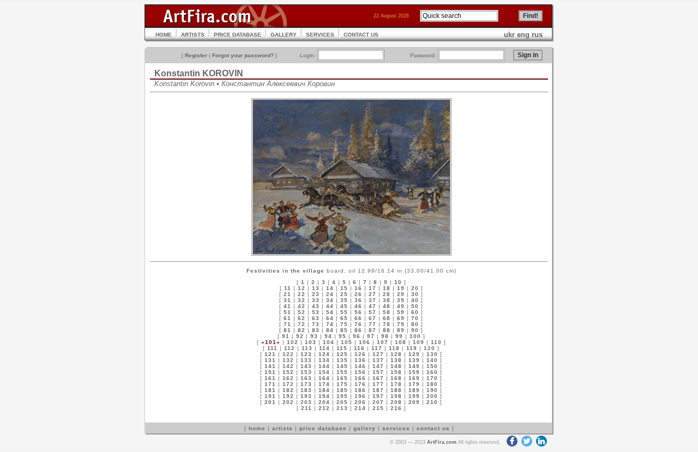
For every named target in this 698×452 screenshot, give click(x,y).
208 (396, 402)
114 (324, 348)
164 (324, 378)
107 (382, 342)
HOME (163, 35)
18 (386, 288)
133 (306, 360)
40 (415, 300)
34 (330, 300)
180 (432, 384)
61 (287, 318)
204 (324, 402)
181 (270, 390)
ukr (509, 35)
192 (288, 396)
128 (396, 354)
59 (401, 312)
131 (270, 360)
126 (360, 354)
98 (385, 336)
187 (378, 390)
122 (288, 354)
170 (432, 378)
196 (360, 396)
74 (330, 324)
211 (306, 408)
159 (414, 372)
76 (358, 324)
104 (328, 342)
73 (316, 324)
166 (360, 378)
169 (414, 378)
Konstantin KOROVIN (198, 73)
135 (342, 360)
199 (414, 396)
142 (288, 366)
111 (272, 348)
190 (432, 390)
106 (364, 342)
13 (316, 288)
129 (414, 354)
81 (287, 330)
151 (270, 372)
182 (288, 390)
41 (287, 306)
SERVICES (320, 35)
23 (316, 294)
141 (270, 366)
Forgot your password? (243, 55)
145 (342, 366)
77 (372, 324)
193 (306, 396)
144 (324, 366)
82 (301, 330)
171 (270, 384)
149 (414, 366)
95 (342, 336)
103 (310, 342)
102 (292, 342)
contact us (433, 428)
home (257, 428)
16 (358, 288)
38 (386, 300)
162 (288, 378)
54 (330, 312)
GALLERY (283, 35)
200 (432, 396)
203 (306, 402)
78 (386, 324)
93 (314, 336)
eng (523, 35)
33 (316, 300)
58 (386, 312)
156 (360, 372)
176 (360, 384)
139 (414, 360)
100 (415, 336)
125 (342, 354)
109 (418, 342)
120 (429, 348)
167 (378, 378)
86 (358, 330)
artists (282, 428)
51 (287, 312)
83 (316, 330)
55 (344, 312)
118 (394, 348)
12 (301, 288)
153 (306, 372)
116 (359, 348)
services (396, 428)
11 (287, 288)
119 (411, 348)
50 (415, 306)
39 (401, 300)
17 (372, 288)
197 (378, 396)
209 (414, 402)
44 (330, 306)
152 (288, 372)
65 (344, 318)
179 (414, 384)
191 (270, 396)
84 (330, 330)
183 (306, 390)
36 (358, 300)
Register (196, 55)
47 (372, 306)
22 (301, 294)
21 (287, 294)
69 (401, 318)
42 (301, 306)
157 (378, 372)
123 (306, 354)
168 (396, 378)
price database (323, 428)
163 (306, 378)
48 (386, 306)
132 (288, 360)
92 (300, 336)
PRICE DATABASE (237, 35)
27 (372, 294)
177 (378, 384)
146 (360, 366)
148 (396, 366)
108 (400, 342)
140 (432, 360)
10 (398, 282)
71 (287, 324)
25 (344, 294)
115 (341, 348)
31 (287, 300)
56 (358, 312)
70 (415, 318)
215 (378, 408)
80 (415, 324)
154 (324, 372)
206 (360, 402)
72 (301, 324)
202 (288, 402)
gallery (364, 428)
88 (386, 330)
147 (378, 366)
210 (432, 402)
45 (344, 306)
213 (342, 408)
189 (414, 390)
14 (330, 288)
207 (378, 402)
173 (306, 384)
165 (342, 378)
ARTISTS (192, 35)
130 (432, 354)
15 (344, 288)
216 (396, 408)
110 (436, 342)
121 (270, 354)
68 (386, 318)
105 (346, 342)
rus (537, 35)
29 (401, 294)
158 (396, 372)
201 (270, 402)
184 (324, 390)
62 (301, 318)
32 (301, 300)
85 (344, 330)
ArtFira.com (441, 442)
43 (316, 306)
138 (396, 360)
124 (324, 354)
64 (330, 318)
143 (306, 366)
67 (372, 318)
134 (324, 360)
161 (270, 378)
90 (415, 330)
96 (356, 336)
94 (328, 336)
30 (415, 294)
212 (324, 408)
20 (415, 288)
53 (316, 312)
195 (342, 396)
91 (286, 336)
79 (401, 324)
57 (372, 312)
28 (386, 294)
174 (324, 384)
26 (358, 294)
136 (360, 360)
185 (342, 390)
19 (401, 288)
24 (330, 294)
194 (324, 396)
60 (415, 312)
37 (372, 300)
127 (378, 354)
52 (301, 312)
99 (399, 336)
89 (401, 330)
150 (432, 366)
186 (360, 390)
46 (358, 306)
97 (371, 336)
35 (344, 300)
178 (396, 384)
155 (342, 372)
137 (378, 360)
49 (401, 306)
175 (342, 384)
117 (376, 348)
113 (307, 348)
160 (432, 372)
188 (396, 390)
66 (358, 318)
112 (289, 348)
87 (372, 330)
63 (316, 318)
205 (342, 402)
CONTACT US (361, 35)
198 (396, 396)
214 (360, 408)
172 (288, 384)
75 (344, 324)
